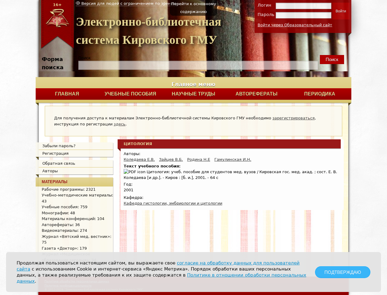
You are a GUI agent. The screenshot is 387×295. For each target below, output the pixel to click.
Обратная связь (58, 163)
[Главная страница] (57, 48)
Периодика (319, 93)
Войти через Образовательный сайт (295, 25)
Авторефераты (257, 93)
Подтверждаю (342, 272)
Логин (264, 5)
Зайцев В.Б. (171, 159)
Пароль (266, 14)
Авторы (50, 171)
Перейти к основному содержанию (193, 8)
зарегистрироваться (293, 118)
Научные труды (193, 93)
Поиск (84, 58)
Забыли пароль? (59, 146)
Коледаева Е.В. (139, 159)
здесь (119, 124)
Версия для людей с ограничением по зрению (128, 3)
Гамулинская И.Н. (232, 159)
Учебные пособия (130, 93)
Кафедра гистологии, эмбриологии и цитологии (173, 203)
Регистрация (55, 153)
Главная (67, 93)
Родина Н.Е (198, 159)
